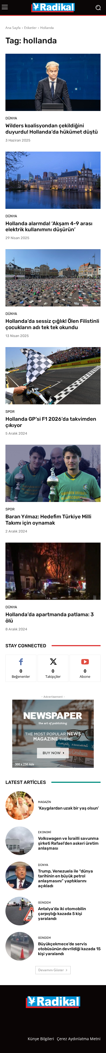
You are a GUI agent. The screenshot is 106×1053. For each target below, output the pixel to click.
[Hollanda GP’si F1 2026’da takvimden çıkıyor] (53, 375)
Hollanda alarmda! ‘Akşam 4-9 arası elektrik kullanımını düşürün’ (48, 226)
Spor (10, 411)
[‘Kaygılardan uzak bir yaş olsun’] (19, 805)
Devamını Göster (51, 970)
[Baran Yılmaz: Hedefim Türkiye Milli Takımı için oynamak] (53, 473)
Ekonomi (44, 832)
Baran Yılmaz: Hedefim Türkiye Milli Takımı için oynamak (48, 519)
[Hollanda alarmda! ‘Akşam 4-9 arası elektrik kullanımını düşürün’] (53, 180)
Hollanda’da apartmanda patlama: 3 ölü (49, 617)
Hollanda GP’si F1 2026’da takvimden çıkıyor (50, 422)
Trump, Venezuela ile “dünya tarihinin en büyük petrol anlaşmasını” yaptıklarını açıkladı (65, 878)
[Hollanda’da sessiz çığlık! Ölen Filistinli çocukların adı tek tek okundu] (53, 277)
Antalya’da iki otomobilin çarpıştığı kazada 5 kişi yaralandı (62, 913)
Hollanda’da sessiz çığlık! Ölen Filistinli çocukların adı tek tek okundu (52, 324)
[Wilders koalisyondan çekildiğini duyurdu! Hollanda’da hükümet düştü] (53, 82)
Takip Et (53, 659)
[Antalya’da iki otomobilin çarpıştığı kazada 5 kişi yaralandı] (19, 911)
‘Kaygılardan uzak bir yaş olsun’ (68, 808)
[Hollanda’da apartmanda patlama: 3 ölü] (53, 571)
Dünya (11, 118)
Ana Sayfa (13, 27)
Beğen (21, 659)
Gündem (44, 902)
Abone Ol (85, 659)
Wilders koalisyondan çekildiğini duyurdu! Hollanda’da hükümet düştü (51, 128)
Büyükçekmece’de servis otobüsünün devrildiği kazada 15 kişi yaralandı (69, 948)
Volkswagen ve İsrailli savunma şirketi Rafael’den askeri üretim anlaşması (68, 843)
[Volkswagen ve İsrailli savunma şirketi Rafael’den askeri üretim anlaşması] (19, 840)
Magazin (44, 802)
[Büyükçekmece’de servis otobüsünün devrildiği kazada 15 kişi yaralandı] (19, 946)
